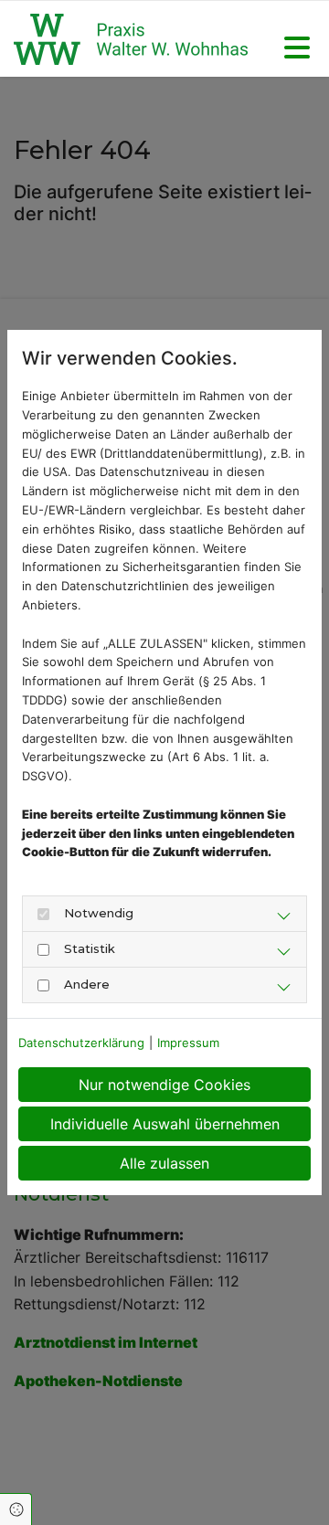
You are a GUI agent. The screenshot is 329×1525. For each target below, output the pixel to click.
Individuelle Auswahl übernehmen (165, 1124)
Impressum (188, 1042)
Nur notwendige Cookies (164, 1084)
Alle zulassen (164, 1163)
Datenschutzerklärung (81, 1042)
